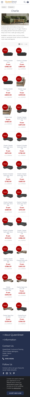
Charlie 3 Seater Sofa (8, 61)
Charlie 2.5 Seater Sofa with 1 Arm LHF (22, 147)
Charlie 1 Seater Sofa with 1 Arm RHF (8, 260)
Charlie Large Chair (22, 89)
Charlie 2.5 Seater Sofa (22, 61)
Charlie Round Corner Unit (22, 316)
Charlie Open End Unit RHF (8, 316)
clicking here (17, 388)
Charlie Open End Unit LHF (22, 287)
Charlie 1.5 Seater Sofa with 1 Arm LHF (22, 203)
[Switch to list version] (24, 44)
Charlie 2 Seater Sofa (8, 89)
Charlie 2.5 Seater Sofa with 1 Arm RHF (8, 175)
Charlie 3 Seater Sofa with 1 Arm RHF (8, 147)
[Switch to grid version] (19, 44)
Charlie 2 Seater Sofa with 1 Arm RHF (8, 203)
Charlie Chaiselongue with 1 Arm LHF (22, 260)
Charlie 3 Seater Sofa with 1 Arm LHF (21, 118)
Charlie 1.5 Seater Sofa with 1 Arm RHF (8, 232)
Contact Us (8, 346)
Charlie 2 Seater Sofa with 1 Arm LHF (21, 175)
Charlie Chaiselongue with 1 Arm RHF (8, 288)
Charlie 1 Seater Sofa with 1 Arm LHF (21, 232)
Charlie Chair (8, 117)
